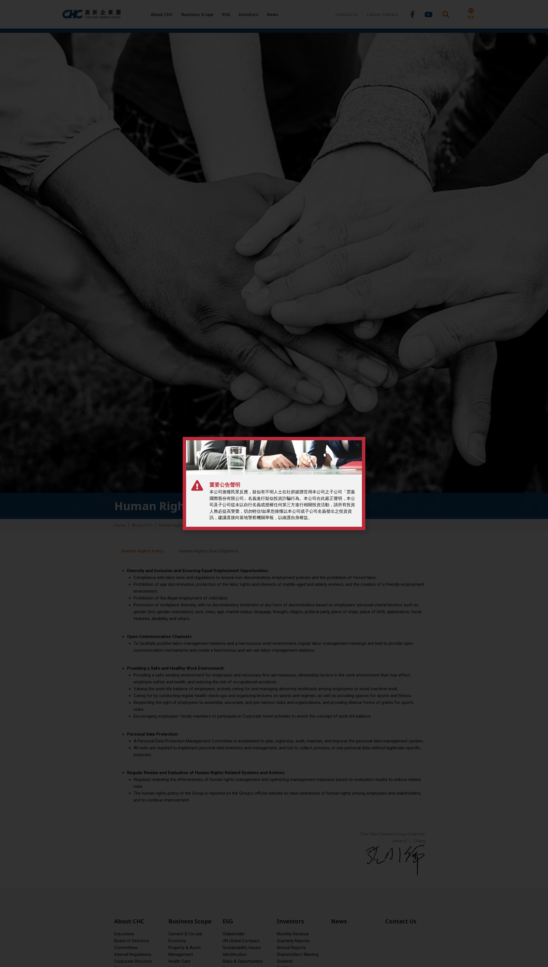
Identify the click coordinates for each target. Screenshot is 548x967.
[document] (274, 483)
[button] (357, 445)
